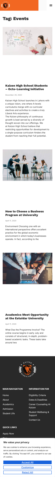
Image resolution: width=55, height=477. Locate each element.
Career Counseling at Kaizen (39, 406)
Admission (8, 409)
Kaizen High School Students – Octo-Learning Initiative (26, 87)
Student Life (9, 413)
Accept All (28, 462)
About (6, 399)
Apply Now (8, 433)
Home (6, 395)
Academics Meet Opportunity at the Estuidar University (27, 316)
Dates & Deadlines (38, 399)
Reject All (27, 472)
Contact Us (34, 419)
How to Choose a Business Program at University (24, 213)
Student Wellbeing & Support (39, 414)
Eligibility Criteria (37, 395)
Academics (8, 404)
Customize (27, 467)
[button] (51, 5)
